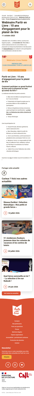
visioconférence (8, 49)
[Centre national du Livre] (25, 375)
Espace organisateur (17, 334)
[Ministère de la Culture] (8, 377)
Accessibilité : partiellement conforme (17, 337)
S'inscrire (6, 357)
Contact (17, 343)
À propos (17, 321)
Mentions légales (17, 332)
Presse (17, 329)
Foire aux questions (17, 326)
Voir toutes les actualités (11, 293)
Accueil (4, 15)
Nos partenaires (17, 323)
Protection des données (17, 340)
